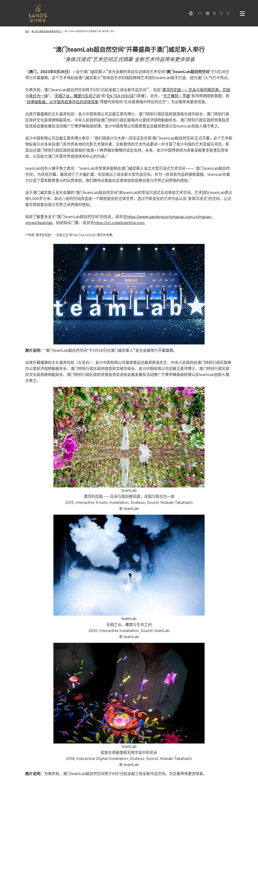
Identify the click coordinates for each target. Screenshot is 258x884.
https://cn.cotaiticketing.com (119, 222)
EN (200, 13)
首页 (27, 31)
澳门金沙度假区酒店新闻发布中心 (46, 31)
